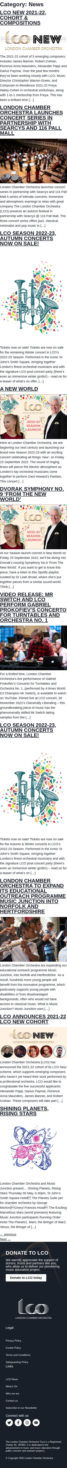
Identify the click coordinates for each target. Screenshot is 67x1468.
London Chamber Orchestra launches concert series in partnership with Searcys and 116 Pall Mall (31, 120)
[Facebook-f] (18, 1422)
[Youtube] (36, 1422)
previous (8, 1234)
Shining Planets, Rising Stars (24, 1111)
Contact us (12, 1400)
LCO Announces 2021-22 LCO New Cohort (33, 1019)
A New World (19, 389)
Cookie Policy (13, 1347)
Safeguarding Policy (17, 1362)
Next (5, 1239)
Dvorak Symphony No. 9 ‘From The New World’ (32, 494)
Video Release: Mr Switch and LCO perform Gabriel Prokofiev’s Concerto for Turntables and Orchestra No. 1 (33, 607)
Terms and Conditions (18, 1354)
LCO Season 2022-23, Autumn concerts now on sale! (28, 238)
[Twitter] (9, 1422)
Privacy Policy (13, 1340)
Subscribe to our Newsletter (21, 1407)
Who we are (12, 1393)
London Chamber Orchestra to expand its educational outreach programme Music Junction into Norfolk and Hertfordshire (33, 896)
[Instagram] (27, 1422)
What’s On (12, 1386)
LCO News (12, 1379)
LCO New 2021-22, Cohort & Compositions (23, 18)
